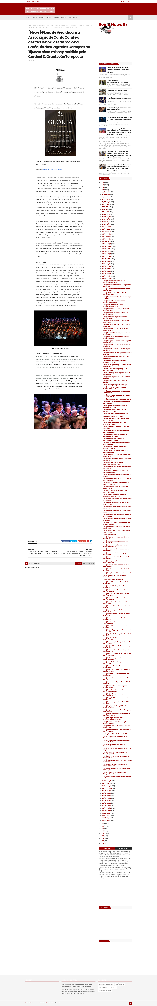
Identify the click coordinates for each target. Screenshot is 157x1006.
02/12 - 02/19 (106, 806)
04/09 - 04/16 (106, 786)
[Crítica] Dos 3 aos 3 (109, 534)
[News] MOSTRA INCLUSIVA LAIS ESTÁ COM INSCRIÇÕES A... (116, 674)
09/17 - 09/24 (106, 229)
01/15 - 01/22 (106, 815)
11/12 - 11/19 (105, 209)
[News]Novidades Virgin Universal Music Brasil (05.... (116, 345)
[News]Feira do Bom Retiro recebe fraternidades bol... (114, 388)
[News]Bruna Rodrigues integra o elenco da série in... (116, 527)
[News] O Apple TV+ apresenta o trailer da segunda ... (116, 698)
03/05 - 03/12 (106, 798)
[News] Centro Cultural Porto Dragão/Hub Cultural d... (116, 285)
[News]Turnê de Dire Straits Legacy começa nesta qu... (114, 686)
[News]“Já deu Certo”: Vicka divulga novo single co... (116, 749)
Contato (43, 1)
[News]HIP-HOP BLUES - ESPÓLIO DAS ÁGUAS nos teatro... (116, 511)
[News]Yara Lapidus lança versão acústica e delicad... (116, 499)
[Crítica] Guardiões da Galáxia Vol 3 (114, 734)
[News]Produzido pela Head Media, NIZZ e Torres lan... (116, 702)
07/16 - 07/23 (106, 251)
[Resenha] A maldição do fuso (112, 416)
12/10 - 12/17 (106, 199)
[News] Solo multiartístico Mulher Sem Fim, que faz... (115, 357)
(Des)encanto (120, 984)
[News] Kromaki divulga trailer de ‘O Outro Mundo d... (116, 682)
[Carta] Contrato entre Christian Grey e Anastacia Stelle (119, 99)
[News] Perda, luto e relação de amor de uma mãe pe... (116, 443)
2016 (102, 838)
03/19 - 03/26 (106, 793)
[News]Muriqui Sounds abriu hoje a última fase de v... (116, 678)
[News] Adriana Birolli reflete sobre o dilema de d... (115, 666)
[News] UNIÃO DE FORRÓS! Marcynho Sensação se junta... (114, 545)
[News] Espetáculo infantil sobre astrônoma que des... (113, 690)
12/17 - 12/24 (106, 197)
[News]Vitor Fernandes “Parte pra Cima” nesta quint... (116, 769)
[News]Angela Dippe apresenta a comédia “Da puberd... (116, 630)
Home (28, 1)
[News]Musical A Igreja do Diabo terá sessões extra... (114, 451)
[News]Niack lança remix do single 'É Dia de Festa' (116, 377)
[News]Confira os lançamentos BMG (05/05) (114, 381)
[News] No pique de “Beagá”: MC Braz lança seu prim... (115, 706)
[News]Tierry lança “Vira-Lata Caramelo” (116, 573)
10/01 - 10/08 (106, 224)
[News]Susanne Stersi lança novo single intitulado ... (116, 333)
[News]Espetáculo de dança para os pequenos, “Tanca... (114, 406)
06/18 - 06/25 (106, 261)
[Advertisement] (110, 48)
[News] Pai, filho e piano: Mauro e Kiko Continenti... (115, 602)
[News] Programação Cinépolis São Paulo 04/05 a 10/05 (116, 642)
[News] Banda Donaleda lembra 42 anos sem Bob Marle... (116, 741)
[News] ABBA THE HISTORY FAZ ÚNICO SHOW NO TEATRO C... (116, 479)
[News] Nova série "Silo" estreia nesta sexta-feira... (115, 487)
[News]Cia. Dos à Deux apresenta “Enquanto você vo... (113, 622)
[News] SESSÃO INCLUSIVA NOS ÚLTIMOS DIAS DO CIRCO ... (115, 594)
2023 (102, 190)
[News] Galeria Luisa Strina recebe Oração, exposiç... (114, 590)
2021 (102, 826)
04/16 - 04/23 (106, 783)
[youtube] (124, 1)
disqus (85, 563)
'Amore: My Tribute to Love (106, 984)
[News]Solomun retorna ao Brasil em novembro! (115, 618)
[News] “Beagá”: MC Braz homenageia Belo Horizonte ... (115, 321)
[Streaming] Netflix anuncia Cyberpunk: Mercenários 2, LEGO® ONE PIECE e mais (77, 985)
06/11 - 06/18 (106, 264)
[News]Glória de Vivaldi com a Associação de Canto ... (116, 467)
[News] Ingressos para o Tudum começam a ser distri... (116, 610)
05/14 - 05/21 (106, 274)
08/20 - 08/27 (107, 239)
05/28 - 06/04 (107, 269)
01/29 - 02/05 (106, 811)
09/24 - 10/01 (106, 227)
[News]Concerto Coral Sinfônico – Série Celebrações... (116, 557)
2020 (102, 828)
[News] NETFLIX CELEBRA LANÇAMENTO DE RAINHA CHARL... (116, 523)
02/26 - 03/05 (107, 801)
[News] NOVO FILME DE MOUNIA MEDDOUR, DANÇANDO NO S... (116, 714)
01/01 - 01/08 (106, 820)
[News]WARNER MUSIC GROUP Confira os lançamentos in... (116, 337)
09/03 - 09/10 (106, 234)
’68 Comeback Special (105, 990)
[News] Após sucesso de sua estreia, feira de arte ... (116, 507)
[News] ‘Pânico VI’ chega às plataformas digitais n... (116, 586)
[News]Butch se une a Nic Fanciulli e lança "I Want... (116, 297)
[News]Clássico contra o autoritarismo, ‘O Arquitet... (116, 475)
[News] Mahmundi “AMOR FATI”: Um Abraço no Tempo (114, 410)
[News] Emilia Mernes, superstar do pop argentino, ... (115, 503)
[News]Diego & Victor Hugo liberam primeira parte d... (114, 447)
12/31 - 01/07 (106, 192)
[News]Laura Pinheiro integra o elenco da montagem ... (116, 662)
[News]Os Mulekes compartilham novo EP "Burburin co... (116, 392)
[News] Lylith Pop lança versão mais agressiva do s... (114, 317)
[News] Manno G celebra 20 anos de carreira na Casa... (114, 765)
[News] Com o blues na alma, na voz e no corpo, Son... (116, 402)
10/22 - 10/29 (106, 217)
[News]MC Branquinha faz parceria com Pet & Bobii (116, 373)
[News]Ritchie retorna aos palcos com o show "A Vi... (116, 325)
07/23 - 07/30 (107, 249)
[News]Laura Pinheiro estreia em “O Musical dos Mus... (114, 423)
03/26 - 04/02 (107, 791)
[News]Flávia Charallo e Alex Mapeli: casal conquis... (116, 626)
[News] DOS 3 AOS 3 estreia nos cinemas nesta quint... (116, 726)
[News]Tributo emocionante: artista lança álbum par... (117, 761)
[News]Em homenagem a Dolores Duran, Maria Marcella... (116, 658)
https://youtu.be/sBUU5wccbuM (52, 169)
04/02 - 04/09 (107, 788)
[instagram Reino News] (126, 1)
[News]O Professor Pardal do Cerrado (115, 414)
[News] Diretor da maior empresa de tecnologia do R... (114, 753)
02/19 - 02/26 (106, 803)
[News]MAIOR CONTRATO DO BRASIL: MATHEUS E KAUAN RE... (114, 293)
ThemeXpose (35, 1003)
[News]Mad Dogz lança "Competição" (115, 385)
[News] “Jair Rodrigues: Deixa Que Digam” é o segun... (116, 349)
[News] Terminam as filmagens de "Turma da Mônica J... (116, 353)
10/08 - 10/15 (106, 222)
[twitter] (121, 1)
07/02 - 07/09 (107, 256)
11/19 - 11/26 (106, 207)
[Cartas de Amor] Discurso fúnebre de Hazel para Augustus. (119, 109)
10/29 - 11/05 (106, 214)
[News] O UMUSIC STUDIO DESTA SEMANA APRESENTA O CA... (115, 565)
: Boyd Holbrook (103, 987)
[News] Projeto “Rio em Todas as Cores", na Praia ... (116, 606)
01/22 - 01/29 (106, 813)
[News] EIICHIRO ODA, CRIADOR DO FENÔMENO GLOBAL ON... (113, 463)
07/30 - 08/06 (107, 246)
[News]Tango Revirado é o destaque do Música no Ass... (115, 650)
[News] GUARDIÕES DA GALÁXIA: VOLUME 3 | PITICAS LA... (116, 614)
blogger (78, 563)
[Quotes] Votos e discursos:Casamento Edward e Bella (118, 81)
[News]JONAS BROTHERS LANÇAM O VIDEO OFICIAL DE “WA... (116, 670)
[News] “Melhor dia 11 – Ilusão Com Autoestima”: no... (114, 576)
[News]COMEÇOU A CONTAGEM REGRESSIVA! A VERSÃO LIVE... (112, 718)
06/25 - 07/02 (107, 259)
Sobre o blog (36, 1)
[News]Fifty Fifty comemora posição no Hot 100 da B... (115, 537)
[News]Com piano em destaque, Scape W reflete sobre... (116, 341)
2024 (102, 187)
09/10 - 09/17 (106, 232)
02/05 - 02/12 (106, 808)
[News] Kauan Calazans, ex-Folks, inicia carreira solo (115, 541)
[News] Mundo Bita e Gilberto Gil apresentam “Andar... (113, 439)
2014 (102, 843)
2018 (102, 833)
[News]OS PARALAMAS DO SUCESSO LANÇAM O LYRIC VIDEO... (114, 495)
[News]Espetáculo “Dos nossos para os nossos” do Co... (115, 638)
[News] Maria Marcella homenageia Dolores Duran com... (114, 435)
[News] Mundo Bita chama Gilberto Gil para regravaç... (115, 313)
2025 (102, 185)
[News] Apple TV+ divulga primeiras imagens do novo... (114, 361)
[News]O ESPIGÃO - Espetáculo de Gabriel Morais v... (116, 519)
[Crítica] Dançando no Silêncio (112, 579)
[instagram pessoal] (129, 1)
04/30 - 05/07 (107, 279)
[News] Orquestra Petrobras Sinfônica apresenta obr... (115, 431)
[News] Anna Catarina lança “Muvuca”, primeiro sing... (115, 309)
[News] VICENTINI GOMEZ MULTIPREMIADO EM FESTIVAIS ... (116, 289)
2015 (102, 841)
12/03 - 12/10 (106, 202)
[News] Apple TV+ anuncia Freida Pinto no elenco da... (116, 582)
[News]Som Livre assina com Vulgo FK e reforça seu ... (115, 549)
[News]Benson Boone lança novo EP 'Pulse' (116, 399)
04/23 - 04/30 (107, 781)
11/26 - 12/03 (106, 204)
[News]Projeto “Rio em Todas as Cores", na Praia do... (116, 646)
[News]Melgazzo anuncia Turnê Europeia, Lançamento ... (116, 710)
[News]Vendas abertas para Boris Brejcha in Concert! (116, 777)
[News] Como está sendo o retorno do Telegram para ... (115, 471)
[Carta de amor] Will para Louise (117, 90)
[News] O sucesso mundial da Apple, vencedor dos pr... (114, 722)
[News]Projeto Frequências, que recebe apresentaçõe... (116, 694)
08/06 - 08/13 (106, 244)
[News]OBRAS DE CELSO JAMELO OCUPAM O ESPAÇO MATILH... (116, 654)
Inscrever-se (123, 848)
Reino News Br (113, 24)
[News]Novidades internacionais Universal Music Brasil (113, 301)
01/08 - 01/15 (106, 818)
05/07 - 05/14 (106, 276)
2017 (102, 836)
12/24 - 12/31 (106, 194)
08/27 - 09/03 (107, 236)
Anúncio (107, 848)
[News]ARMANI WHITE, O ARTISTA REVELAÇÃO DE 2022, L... (113, 305)
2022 (102, 824)
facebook (91, 563)
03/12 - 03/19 (106, 796)
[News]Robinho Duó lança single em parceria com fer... (114, 369)
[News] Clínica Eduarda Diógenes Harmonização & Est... (113, 281)
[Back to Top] (130, 1003)
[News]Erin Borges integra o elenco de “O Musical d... (116, 365)
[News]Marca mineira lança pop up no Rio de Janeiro (116, 553)
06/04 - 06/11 (106, 266)
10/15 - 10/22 (106, 219)
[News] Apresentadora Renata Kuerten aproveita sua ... (115, 491)
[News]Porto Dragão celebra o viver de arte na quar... (115, 419)
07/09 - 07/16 (106, 254)
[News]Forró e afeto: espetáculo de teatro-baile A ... (114, 737)
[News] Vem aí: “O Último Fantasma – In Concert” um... (115, 757)
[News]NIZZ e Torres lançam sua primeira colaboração (116, 459)
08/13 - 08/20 (106, 241)
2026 (102, 182)
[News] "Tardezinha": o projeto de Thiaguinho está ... (114, 773)
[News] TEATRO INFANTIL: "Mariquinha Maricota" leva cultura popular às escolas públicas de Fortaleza (115, 143)
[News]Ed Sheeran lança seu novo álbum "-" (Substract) (116, 396)
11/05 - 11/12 (106, 212)
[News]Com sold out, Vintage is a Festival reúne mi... (116, 455)
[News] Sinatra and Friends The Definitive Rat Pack (116, 569)
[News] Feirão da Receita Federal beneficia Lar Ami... (113, 745)
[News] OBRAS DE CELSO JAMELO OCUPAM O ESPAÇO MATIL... (116, 730)
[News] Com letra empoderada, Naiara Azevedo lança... (115, 483)
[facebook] (119, 1)
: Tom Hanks (112, 987)
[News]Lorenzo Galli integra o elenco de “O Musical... (116, 531)
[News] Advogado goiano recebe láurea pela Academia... (116, 561)
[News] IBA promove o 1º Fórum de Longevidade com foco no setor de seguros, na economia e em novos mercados (118, 70)
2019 (102, 831)
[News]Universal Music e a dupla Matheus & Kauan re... (116, 515)
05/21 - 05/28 (106, 271)
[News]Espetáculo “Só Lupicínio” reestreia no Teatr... (117, 634)
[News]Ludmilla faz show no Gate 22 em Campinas (115, 427)
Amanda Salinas (55, 1003)
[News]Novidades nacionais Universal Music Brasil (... (115, 329)
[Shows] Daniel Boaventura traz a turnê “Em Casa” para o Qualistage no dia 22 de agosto (119, 119)
